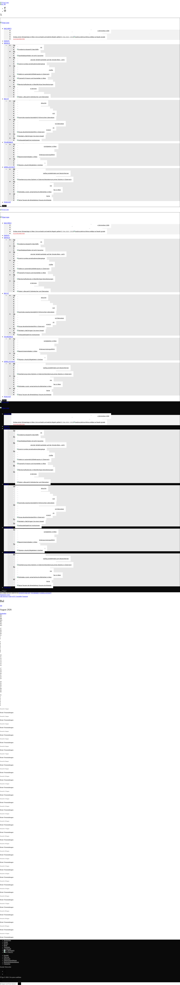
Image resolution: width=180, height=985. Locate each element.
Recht (5, 945)
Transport (25, 596)
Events (6, 942)
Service (6, 944)
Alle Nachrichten (19, 39)
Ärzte (10, 596)
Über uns (6, 957)
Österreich (3, 595)
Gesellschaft (7, 949)
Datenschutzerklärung (10, 960)
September (3, 613)
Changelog (7, 964)
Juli (1, 605)
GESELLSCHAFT (45, 593)
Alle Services (4, 596)
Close (4, 206)
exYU (8, 595)
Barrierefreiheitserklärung (11, 962)
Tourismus (7, 947)
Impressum (7, 959)
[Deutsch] (3, 4)
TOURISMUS (35, 593)
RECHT (27, 593)
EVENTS (22, 593)
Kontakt (6, 955)
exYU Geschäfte (17, 596)
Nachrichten (7, 940)
